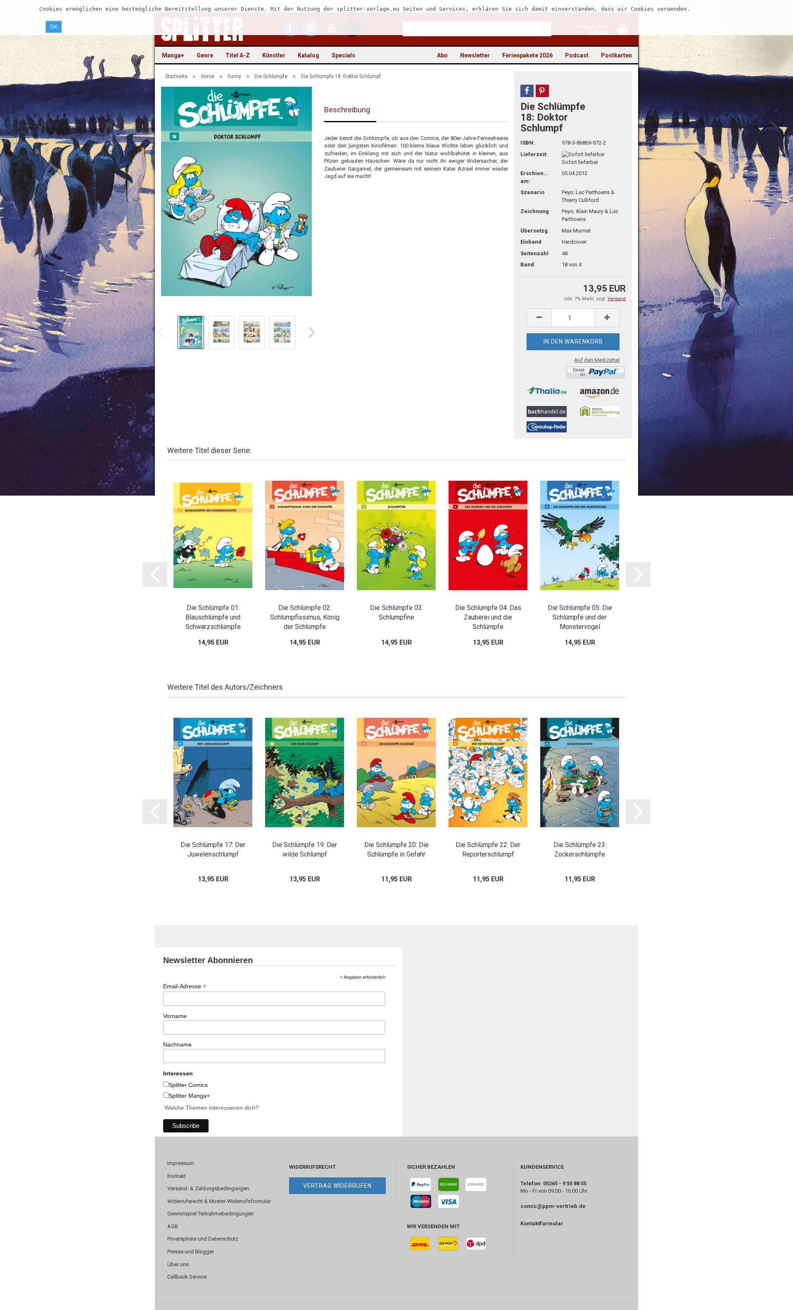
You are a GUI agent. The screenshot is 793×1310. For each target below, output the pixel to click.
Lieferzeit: (534, 154)
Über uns (178, 1264)
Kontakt (176, 1176)
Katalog (308, 55)
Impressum (180, 1163)
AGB (172, 1226)
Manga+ (173, 55)
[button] (527, 91)
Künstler (273, 55)
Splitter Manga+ (189, 1095)
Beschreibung (347, 109)
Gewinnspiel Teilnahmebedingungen (210, 1213)
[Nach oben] (770, 1298)
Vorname (175, 1016)
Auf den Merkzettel (597, 360)
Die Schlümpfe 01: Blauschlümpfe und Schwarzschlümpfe (213, 617)
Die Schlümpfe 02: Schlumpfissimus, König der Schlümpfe (305, 617)
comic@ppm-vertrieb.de (553, 1206)
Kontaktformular (541, 1223)
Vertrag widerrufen (337, 1185)
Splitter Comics (188, 1085)
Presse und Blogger (190, 1251)
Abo (442, 55)
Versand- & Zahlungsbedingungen (208, 1188)
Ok (53, 27)
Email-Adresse (184, 986)
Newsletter (475, 55)
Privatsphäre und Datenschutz (202, 1239)
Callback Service (187, 1277)
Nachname (177, 1044)
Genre (205, 55)
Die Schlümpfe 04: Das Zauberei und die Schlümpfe (488, 617)
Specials (343, 55)
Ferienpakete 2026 (527, 55)
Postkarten (616, 55)
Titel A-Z (238, 55)
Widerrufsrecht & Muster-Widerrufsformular (219, 1201)
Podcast (577, 55)
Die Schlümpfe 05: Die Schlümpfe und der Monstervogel (580, 617)
